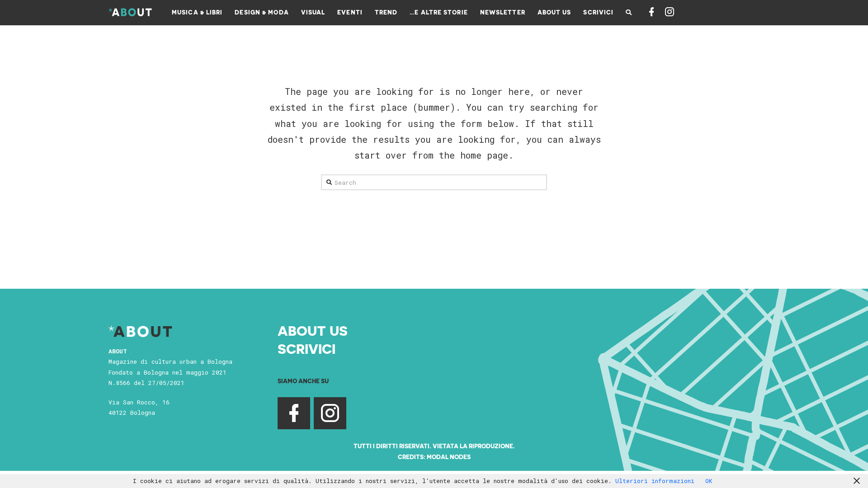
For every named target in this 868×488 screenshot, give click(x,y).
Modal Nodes (449, 456)
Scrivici (306, 348)
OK (708, 481)
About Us (313, 330)
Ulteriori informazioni (654, 481)
